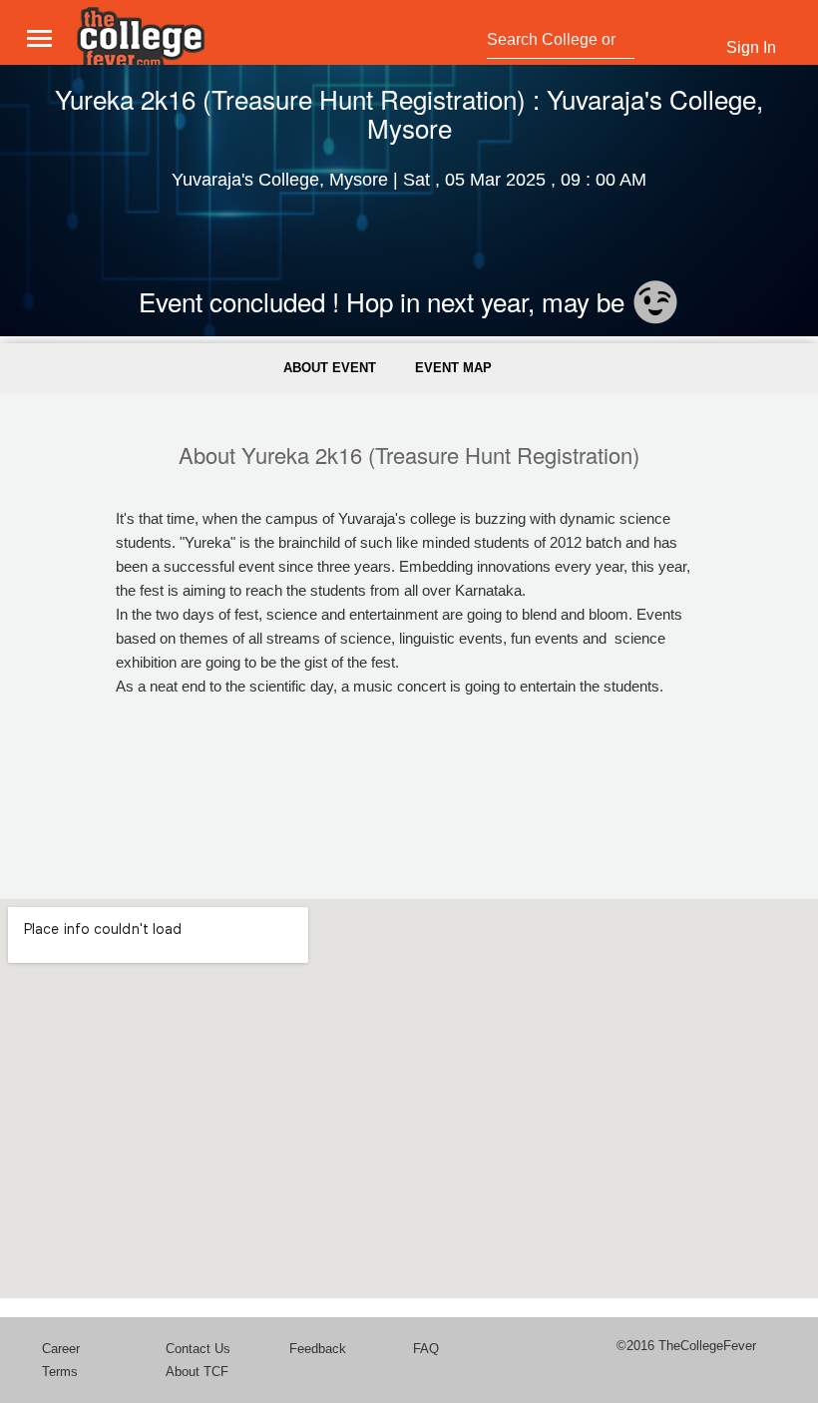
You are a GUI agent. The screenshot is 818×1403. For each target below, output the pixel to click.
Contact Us (198, 1348)
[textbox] (555, 40)
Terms (60, 1371)
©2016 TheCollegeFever (686, 1345)
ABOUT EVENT (329, 367)
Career (61, 1348)
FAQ (426, 1348)
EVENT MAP (453, 367)
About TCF (197, 1371)
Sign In (751, 47)
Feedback (317, 1348)
